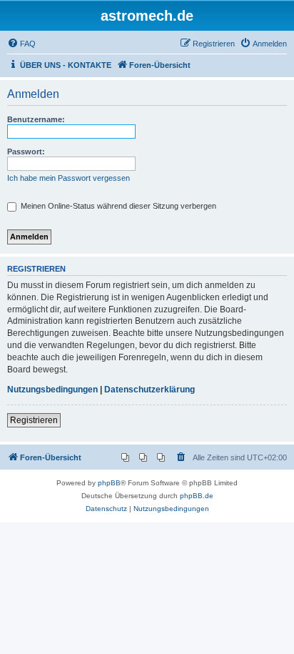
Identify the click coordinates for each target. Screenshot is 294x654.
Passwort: (26, 151)
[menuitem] (21, 43)
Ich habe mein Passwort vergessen (68, 178)
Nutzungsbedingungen (52, 390)
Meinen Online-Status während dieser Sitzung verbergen (117, 206)
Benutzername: (36, 119)
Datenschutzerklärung (149, 390)
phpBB (109, 483)
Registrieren (34, 420)
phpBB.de (196, 496)
